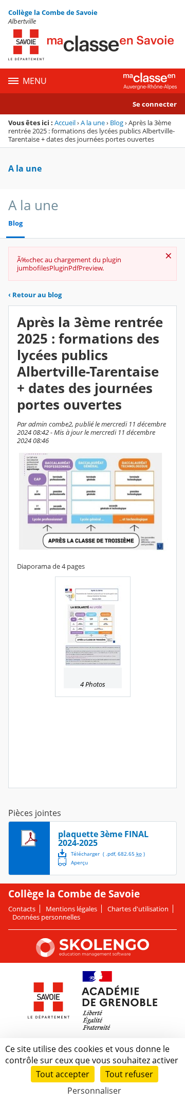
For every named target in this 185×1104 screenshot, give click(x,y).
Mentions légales (71, 909)
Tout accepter (62, 1074)
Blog (116, 122)
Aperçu (73, 862)
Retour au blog (35, 294)
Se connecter (155, 104)
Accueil (65, 122)
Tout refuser (129, 1074)
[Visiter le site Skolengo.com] (92, 954)
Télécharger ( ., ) (107, 853)
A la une (93, 122)
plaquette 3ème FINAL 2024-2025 (103, 838)
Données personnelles (46, 917)
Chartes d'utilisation (138, 909)
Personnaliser (94, 1090)
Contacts (21, 909)
